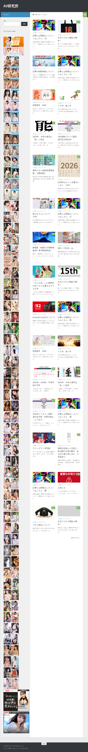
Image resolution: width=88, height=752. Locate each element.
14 (54, 337)
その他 (34, 33)
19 (79, 22)
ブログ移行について (41, 525)
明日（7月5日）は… (66, 248)
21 (54, 507)
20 (54, 22)
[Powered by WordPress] (9, 748)
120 (79, 400)
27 (79, 267)
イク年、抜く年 (64, 106)
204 (79, 303)
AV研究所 (10, 6)
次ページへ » (75, 538)
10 (79, 337)
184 (79, 200)
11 (79, 91)
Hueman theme (24, 748)
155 (79, 57)
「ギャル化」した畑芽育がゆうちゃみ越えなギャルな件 (43, 286)
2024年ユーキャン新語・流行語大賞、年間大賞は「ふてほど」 (43, 417)
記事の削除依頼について (43, 71)
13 (79, 368)
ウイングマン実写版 (41, 448)
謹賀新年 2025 (39, 351)
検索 (4, 21)
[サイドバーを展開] (85, 14)
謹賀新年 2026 (39, 105)
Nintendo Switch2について (44, 317)
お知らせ (62, 488)
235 (54, 474)
